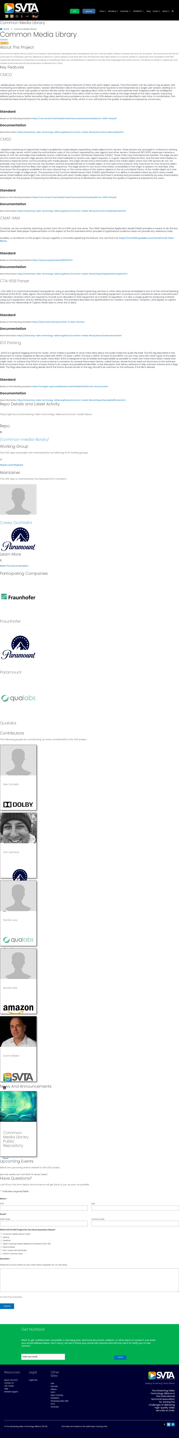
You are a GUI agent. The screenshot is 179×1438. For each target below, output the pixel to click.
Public (3, 43)
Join (74, 11)
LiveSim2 (7, 1240)
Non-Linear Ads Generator (15, 1250)
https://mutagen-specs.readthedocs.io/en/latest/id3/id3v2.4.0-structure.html (70, 386)
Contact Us (9, 1383)
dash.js (6, 1237)
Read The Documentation (14, 565)
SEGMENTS (137, 11)
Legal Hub (33, 1380)
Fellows (54, 1389)
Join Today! (9, 1386)
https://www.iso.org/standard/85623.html (52, 260)
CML (52, 1383)
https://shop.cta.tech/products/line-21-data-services (58, 322)
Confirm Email (97, 1219)
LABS (6, 1389)
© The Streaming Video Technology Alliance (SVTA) (25, 1426)
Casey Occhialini (16, 522)
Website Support (11, 1391)
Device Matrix (9, 1247)
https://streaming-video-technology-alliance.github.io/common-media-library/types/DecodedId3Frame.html (71, 400)
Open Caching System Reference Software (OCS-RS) (27, 1243)
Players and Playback (11, 464)
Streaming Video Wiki (59, 1401)
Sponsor (88, 11)
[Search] (173, 12)
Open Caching (57, 1395)
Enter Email (5, 1219)
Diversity (54, 1386)
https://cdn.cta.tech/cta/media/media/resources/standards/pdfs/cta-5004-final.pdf (74, 118)
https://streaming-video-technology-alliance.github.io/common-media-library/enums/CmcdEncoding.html (70, 132)
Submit (7, 1306)
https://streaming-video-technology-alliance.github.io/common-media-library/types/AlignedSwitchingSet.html (72, 273)
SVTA (53, 1404)
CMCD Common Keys (13, 1253)
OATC (53, 1392)
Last (93, 1203)
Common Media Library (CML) (16, 1234)
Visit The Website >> (8, 628)
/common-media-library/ (24, 439)
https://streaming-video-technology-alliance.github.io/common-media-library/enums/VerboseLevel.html (69, 335)
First (2, 1203)
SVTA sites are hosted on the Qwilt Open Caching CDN (84, 1426)
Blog (148, 11)
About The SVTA (11, 1380)
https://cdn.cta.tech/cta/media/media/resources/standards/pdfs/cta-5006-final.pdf (74, 197)
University (124, 11)
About (165, 11)
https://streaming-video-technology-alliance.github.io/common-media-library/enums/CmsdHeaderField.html (71, 211)
